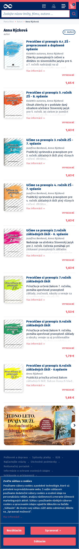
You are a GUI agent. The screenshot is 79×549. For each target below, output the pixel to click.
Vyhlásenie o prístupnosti (19, 475)
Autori (70, 32)
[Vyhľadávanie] (74, 13)
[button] (14, 531)
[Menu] (63, 6)
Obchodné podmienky (44, 461)
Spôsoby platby (41, 457)
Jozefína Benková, (36, 148)
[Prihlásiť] (53, 6)
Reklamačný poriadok (16, 466)
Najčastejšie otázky (15, 461)
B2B (57, 457)
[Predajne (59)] (44, 6)
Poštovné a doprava (16, 457)
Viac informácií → (12, 517)
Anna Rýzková (55, 53)
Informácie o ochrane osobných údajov (27, 470)
